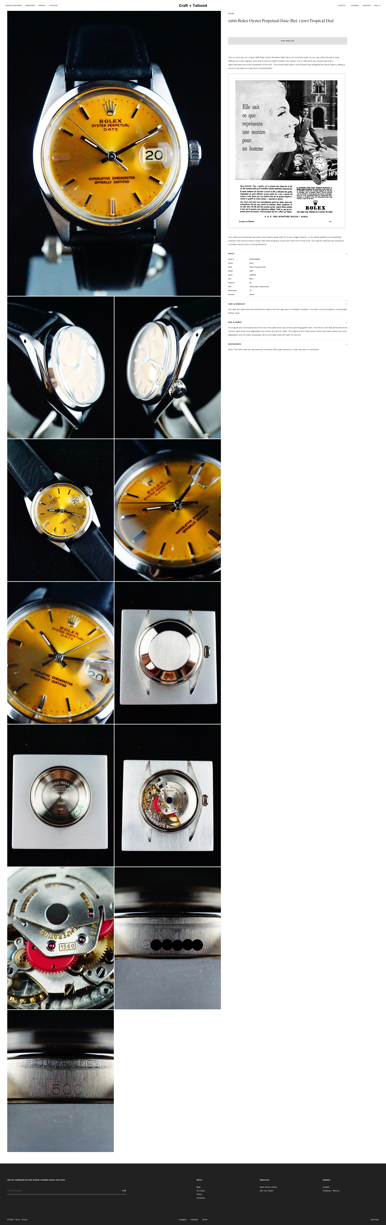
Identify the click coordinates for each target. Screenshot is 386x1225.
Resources (264, 1179)
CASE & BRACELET (236, 304)
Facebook (194, 1219)
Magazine (30, 5)
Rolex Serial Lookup (268, 1187)
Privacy (24, 1219)
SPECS (231, 253)
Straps (42, 5)
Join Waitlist (287, 41)
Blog (198, 1187)
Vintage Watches (13, 5)
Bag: (378, 5)
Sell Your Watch (267, 1190)
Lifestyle (53, 5)
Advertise (201, 1197)
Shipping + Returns (331, 1190)
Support (326, 1179)
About (199, 1179)
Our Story (201, 1190)
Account (367, 5)
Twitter (204, 1219)
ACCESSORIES (235, 344)
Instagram (183, 1219)
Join (124, 1190)
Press (199, 1194)
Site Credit (375, 1219)
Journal (355, 5)
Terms (18, 1219)
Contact (326, 1187)
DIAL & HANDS (235, 322)
